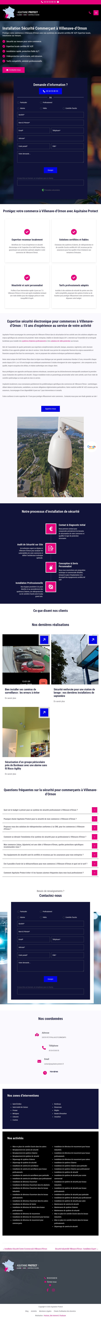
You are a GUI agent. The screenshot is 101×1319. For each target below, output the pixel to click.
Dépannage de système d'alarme (24, 1159)
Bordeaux (57, 1104)
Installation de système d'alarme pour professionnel (72, 1169)
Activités (34, 1311)
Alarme (22, 108)
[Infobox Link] (50, 1036)
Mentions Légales (45, 1311)
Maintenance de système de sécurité (66, 1210)
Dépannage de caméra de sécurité (66, 1226)
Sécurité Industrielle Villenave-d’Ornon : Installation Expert (76, 1249)
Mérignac (16, 1114)
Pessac (15, 1110)
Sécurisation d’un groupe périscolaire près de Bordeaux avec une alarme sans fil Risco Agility (26, 765)
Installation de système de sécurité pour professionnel (72, 1198)
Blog (26, 1311)
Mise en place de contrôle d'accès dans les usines (29, 1147)
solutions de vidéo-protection (60, 341)
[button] (48, 2)
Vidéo (44, 108)
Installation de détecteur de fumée (24, 1204)
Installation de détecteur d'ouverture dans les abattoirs (31, 1185)
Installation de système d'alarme (65, 1163)
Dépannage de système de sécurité (25, 1163)
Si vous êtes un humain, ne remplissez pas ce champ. (35, 178)
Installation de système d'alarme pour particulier (70, 1166)
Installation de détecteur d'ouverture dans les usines (30, 1201)
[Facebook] (47, 1290)
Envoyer (50, 170)
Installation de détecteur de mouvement (26, 1214)
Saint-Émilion (17, 1104)
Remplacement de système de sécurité (26, 1156)
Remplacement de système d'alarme (25, 1153)
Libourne (16, 1117)
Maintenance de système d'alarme (66, 1207)
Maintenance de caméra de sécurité (66, 1204)
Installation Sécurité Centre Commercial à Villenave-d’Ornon (25, 1249)
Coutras (15, 1120)
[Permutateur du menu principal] (96, 12)
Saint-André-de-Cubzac (20, 1107)
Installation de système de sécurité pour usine (70, 1201)
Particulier (23, 102)
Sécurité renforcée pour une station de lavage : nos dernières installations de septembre (74, 692)
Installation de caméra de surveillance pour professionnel (32, 1179)
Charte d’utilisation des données (65, 1311)
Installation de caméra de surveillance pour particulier (31, 1175)
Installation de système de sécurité (66, 1172)
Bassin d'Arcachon (60, 1114)
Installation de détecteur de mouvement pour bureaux (31, 1217)
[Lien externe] (91, 447)
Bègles (56, 1110)
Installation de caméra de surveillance (25, 1166)
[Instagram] (53, 1290)
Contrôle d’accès (71, 108)
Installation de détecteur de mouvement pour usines (72, 1159)
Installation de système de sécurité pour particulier (71, 1195)
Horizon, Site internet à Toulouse (55, 1316)
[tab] (50, 810)
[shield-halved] (43, 190)
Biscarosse (58, 1107)
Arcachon (57, 1117)
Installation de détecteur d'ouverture (25, 1182)
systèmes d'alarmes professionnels (34, 341)
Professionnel (47, 102)
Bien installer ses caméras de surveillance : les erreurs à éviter (22, 691)
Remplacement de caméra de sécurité (25, 1150)
